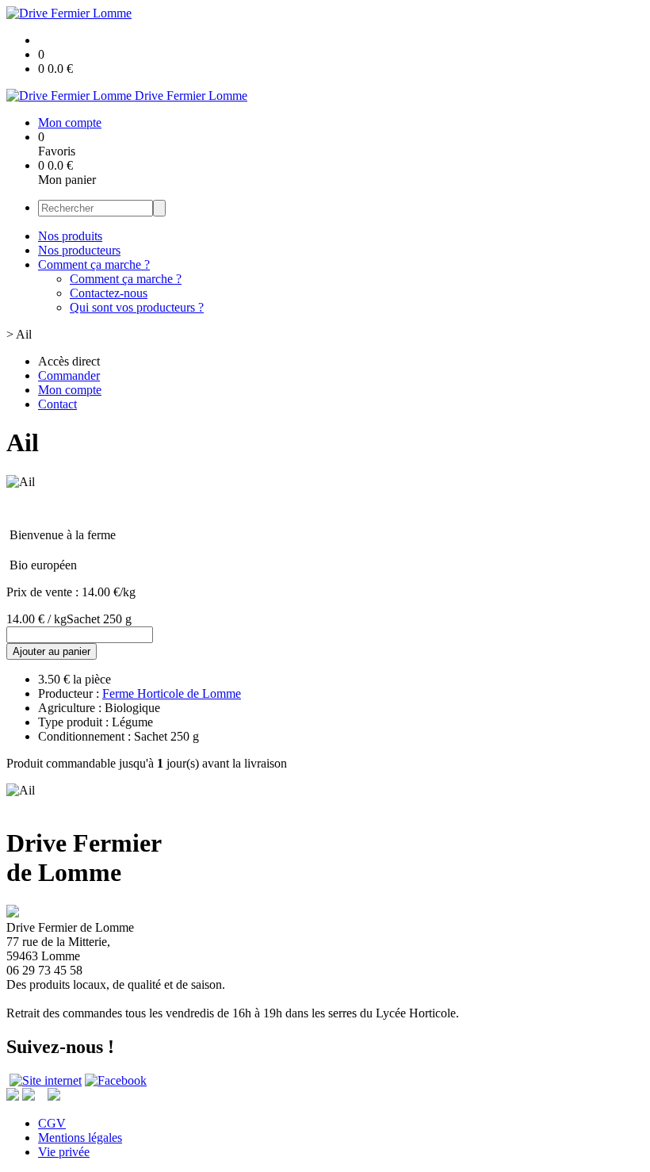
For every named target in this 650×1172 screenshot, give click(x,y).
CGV (52, 1123)
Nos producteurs (79, 250)
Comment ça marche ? (94, 264)
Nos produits (70, 236)
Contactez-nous (108, 293)
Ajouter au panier (51, 651)
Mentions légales (80, 1137)
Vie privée (64, 1152)
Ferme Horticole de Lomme (171, 693)
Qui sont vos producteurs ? (137, 307)
